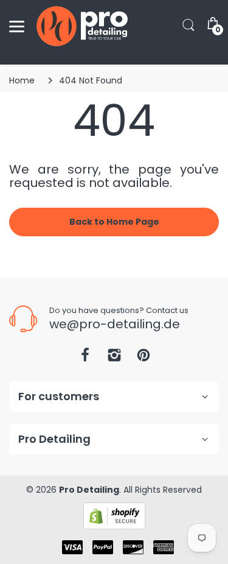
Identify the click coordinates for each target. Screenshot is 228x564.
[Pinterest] (143, 358)
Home (22, 80)
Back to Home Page (114, 222)
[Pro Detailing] (82, 26)
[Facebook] (85, 358)
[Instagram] (114, 358)
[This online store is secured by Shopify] (114, 515)
